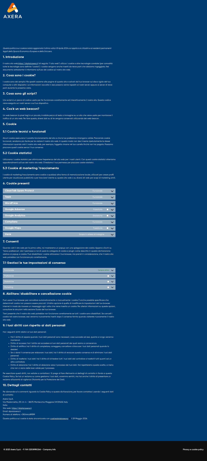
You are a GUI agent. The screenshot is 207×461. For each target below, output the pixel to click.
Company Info (49, 450)
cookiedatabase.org (59, 419)
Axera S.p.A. (16, 450)
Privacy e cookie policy (193, 450)
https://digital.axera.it (28, 64)
